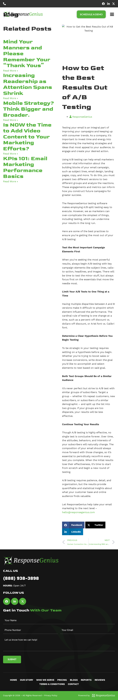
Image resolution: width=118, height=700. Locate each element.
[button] (112, 14)
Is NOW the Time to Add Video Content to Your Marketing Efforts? (27, 137)
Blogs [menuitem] (74, 680)
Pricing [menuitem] (62, 680)
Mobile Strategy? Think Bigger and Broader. (28, 109)
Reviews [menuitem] (100, 680)
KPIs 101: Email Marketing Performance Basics (25, 167)
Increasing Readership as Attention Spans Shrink (27, 84)
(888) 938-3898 (21, 578)
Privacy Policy (50, 695)
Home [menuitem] (13, 680)
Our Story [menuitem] (26, 680)
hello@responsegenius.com (78, 512)
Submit (12, 659)
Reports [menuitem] (86, 680)
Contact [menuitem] (73, 684)
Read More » (10, 70)
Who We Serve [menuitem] (45, 680)
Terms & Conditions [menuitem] (52, 684)
